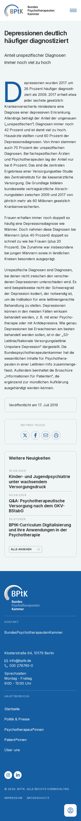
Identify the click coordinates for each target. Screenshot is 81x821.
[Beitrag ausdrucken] (56, 435)
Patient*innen (15, 740)
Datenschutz (38, 798)
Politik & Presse (17, 719)
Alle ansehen (21, 549)
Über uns (12, 750)
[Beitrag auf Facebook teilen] (35, 435)
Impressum (13, 798)
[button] (8, 775)
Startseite (12, 709)
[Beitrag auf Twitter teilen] (25, 435)
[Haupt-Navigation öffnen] (73, 10)
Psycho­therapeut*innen (24, 730)
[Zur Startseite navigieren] (29, 10)
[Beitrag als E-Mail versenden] (45, 435)
